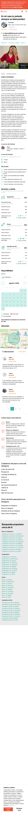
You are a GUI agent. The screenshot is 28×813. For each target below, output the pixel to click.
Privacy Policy (11, 805)
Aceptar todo (8, 809)
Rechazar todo (19, 809)
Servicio (3, 274)
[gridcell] (21, 290)
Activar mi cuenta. (18, 7)
